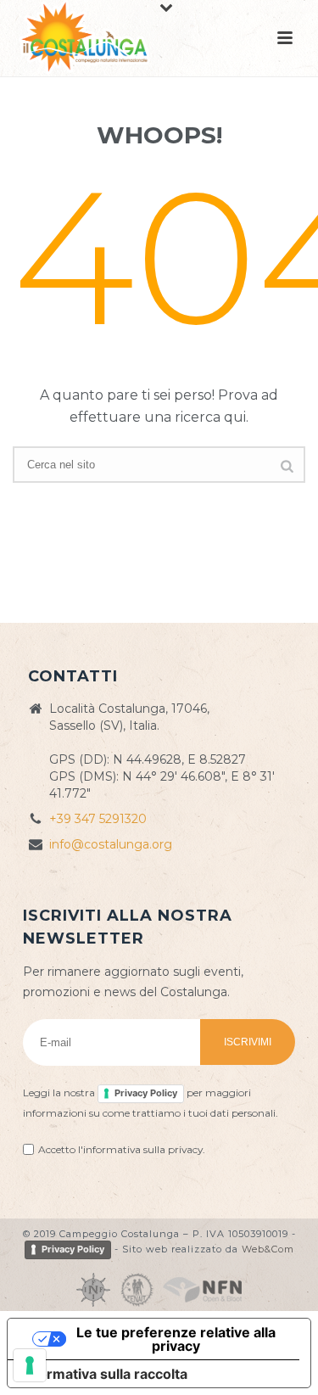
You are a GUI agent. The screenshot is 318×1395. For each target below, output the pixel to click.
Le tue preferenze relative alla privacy (176, 1339)
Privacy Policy (145, 1093)
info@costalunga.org (110, 844)
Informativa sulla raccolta (104, 1373)
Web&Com (268, 1249)
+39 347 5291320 (98, 818)
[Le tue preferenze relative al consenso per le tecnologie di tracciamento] (30, 1365)
